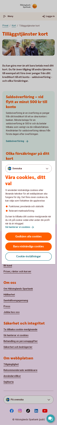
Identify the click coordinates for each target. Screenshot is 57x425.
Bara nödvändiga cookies (28, 246)
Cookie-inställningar (28, 256)
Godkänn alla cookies (28, 236)
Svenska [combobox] (17, 168)
